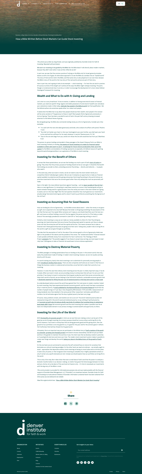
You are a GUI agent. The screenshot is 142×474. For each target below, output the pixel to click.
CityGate (56, 448)
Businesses (57, 454)
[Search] (69, 3)
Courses (38, 463)
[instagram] (81, 462)
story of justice (95, 162)
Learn (24, 3)
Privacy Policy (104, 456)
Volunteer (19, 454)
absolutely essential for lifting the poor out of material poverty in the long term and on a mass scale (70, 279)
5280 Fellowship (40, 451)
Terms (123, 471)
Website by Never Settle (22, 471)
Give (18, 460)
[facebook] (78, 462)
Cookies (111, 471)
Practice (47, 3)
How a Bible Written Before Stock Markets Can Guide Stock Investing (77, 380)
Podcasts (38, 457)
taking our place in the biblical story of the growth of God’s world (69, 340)
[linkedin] (88, 462)
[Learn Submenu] (28, 3)
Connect (35, 3)
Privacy (117, 471)
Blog (37, 460)
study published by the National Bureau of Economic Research (74, 287)
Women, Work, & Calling (41, 454)
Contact (19, 451)
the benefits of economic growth (51, 318)
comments (45, 239)
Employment (20, 457)
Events (37, 448)
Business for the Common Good (44, 466)
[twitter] (85, 462)
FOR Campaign (61, 3)
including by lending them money (51, 262)
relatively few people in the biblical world (74, 106)
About (18, 448)
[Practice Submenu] (52, 3)
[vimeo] (92, 462)
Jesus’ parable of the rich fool (93, 185)
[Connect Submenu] (40, 3)
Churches (56, 451)
